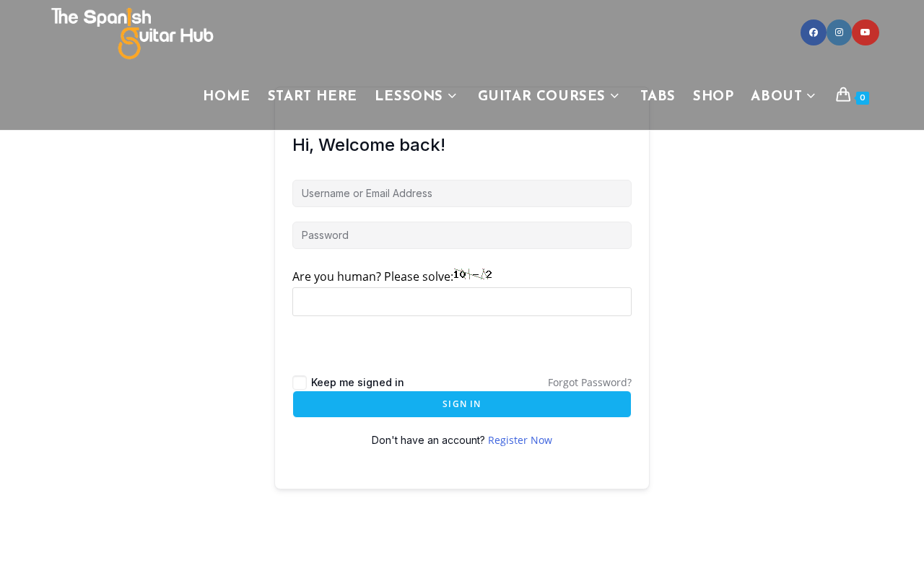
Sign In (462, 404)
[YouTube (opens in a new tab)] (865, 32)
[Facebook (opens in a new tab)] (814, 32)
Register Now (520, 440)
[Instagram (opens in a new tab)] (839, 32)
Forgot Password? (590, 382)
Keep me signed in (357, 382)
